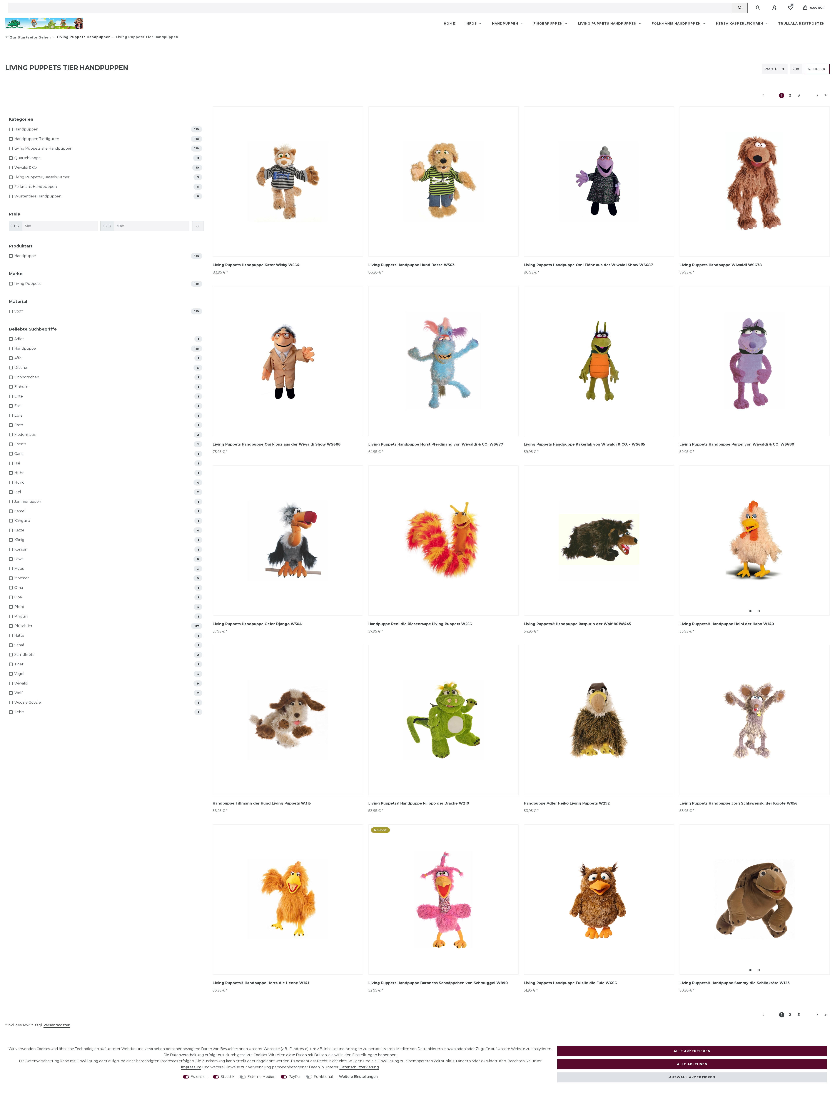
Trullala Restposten (801, 23)
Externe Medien (261, 1077)
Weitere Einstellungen (358, 1077)
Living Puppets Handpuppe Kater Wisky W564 (256, 265)
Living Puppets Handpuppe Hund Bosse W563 (411, 265)
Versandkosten (56, 1025)
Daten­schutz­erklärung (359, 1067)
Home (449, 23)
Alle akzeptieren (692, 1051)
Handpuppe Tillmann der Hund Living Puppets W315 (262, 803)
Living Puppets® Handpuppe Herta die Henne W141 (261, 983)
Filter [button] (819, 69)
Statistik (227, 1077)
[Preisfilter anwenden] (198, 226)
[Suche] (740, 8)
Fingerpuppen (548, 23)
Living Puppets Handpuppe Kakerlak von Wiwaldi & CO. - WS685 (584, 444)
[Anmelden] (758, 7)
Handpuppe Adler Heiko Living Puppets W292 (567, 803)
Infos (472, 23)
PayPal (295, 1077)
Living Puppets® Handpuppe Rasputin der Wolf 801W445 (577, 624)
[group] (755, 540)
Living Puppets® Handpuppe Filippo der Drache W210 (418, 803)
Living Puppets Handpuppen (608, 23)
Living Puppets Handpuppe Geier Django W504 (257, 624)
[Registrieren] (775, 7)
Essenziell (199, 1077)
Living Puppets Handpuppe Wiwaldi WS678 (721, 265)
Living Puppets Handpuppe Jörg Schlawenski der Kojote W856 (739, 803)
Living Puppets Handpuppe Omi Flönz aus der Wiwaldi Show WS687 (588, 265)
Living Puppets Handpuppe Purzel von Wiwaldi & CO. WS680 (737, 444)
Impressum (191, 1067)
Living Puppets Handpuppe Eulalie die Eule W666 (570, 983)
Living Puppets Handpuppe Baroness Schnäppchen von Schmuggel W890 (438, 983)
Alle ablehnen (692, 1064)
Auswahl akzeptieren (692, 1077)
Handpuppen (505, 23)
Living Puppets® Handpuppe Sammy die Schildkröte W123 (735, 983)
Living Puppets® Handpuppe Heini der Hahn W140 (727, 624)
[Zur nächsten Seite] (812, 95)
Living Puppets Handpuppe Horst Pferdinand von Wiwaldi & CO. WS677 (435, 444)
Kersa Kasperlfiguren (740, 23)
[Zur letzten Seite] (825, 95)
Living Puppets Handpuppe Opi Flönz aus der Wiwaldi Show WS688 (277, 444)
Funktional (323, 1077)
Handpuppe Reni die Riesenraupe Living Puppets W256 (420, 624)
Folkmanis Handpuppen (677, 23)
